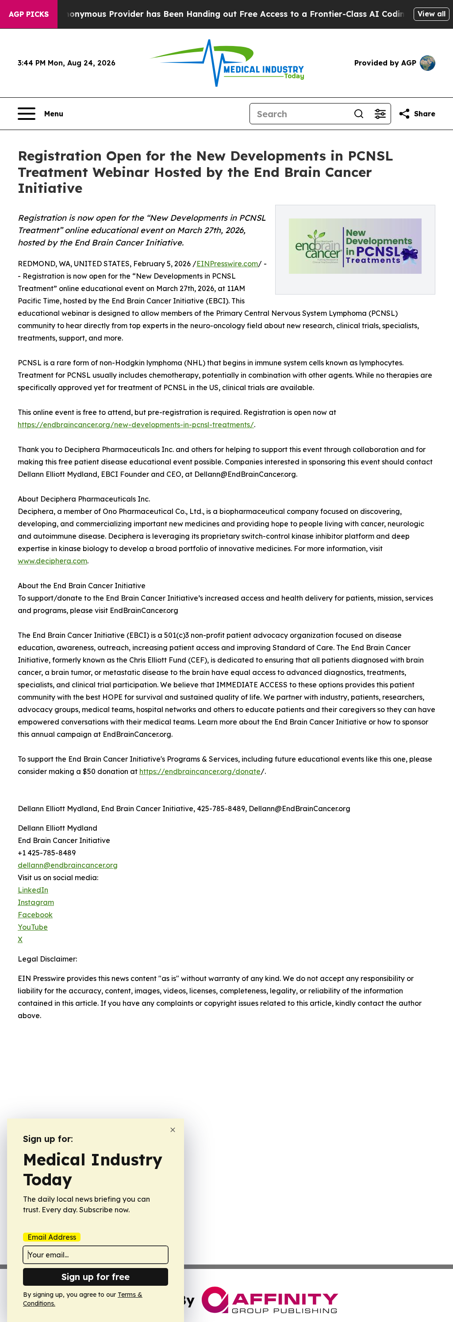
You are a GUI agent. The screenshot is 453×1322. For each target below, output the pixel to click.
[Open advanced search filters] (380, 113)
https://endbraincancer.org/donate (200, 771)
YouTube (33, 927)
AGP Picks (29, 14)
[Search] (358, 113)
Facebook (35, 914)
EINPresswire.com (227, 263)
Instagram (36, 902)
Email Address (51, 1237)
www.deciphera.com (52, 560)
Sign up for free (95, 1276)
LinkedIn (33, 889)
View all (431, 13)
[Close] (173, 1130)
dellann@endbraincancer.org (68, 865)
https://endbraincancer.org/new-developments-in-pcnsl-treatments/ (136, 424)
